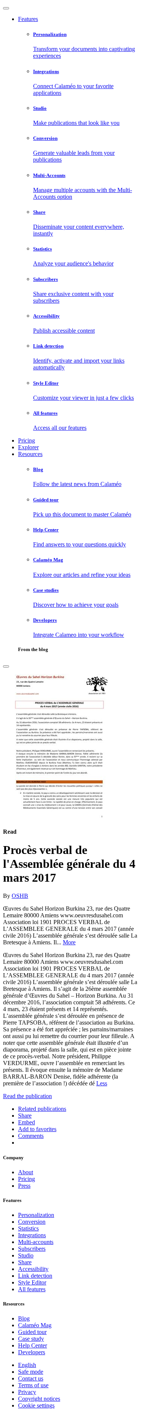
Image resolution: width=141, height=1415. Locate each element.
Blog (24, 1318)
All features (31, 1289)
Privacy (27, 1392)
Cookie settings (36, 1405)
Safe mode (30, 1371)
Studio (25, 1255)
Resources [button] (30, 454)
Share (25, 1262)
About (25, 1172)
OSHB (20, 896)
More (69, 942)
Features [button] (28, 19)
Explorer (28, 447)
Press (24, 1185)
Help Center (32, 1345)
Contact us (30, 1378)
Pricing (26, 440)
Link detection (35, 1275)
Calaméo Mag (35, 1325)
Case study (31, 1338)
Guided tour (32, 1332)
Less (101, 1083)
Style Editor (32, 1282)
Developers (31, 1352)
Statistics (28, 1228)
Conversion (31, 1221)
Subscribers (31, 1248)
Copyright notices (39, 1398)
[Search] (6, 666)
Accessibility (33, 1269)
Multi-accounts (35, 1242)
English (27, 1365)
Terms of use (33, 1385)
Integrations (32, 1235)
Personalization (36, 1215)
